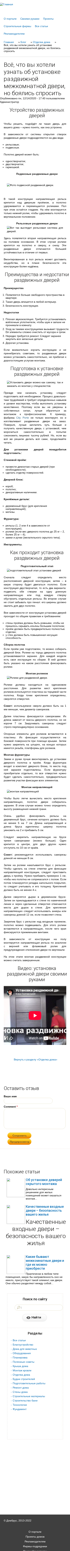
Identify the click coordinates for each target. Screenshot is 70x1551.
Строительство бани (25, 1400)
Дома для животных (25, 1348)
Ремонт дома (21, 1387)
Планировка (20, 1357)
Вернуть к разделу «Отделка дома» (35, 1059)
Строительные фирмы (17, 26)
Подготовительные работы (29, 1383)
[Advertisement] (35, 1545)
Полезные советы (23, 1361)
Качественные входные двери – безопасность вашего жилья (45, 1210)
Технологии (20, 1404)
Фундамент (20, 1409)
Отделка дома (21, 1374)
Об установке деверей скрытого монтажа (44, 1182)
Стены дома (20, 1391)
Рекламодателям (14, 33)
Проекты (48, 18)
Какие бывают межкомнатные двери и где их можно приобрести (45, 1262)
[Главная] (35, 4)
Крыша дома (20, 1366)
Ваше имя (10, 1096)
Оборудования (22, 1353)
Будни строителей (24, 1379)
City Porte (22, 417)
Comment (11, 1106)
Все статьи (41, 26)
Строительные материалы (29, 1396)
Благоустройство (23, 1344)
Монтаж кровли (22, 1370)
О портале (10, 18)
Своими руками (29, 18)
